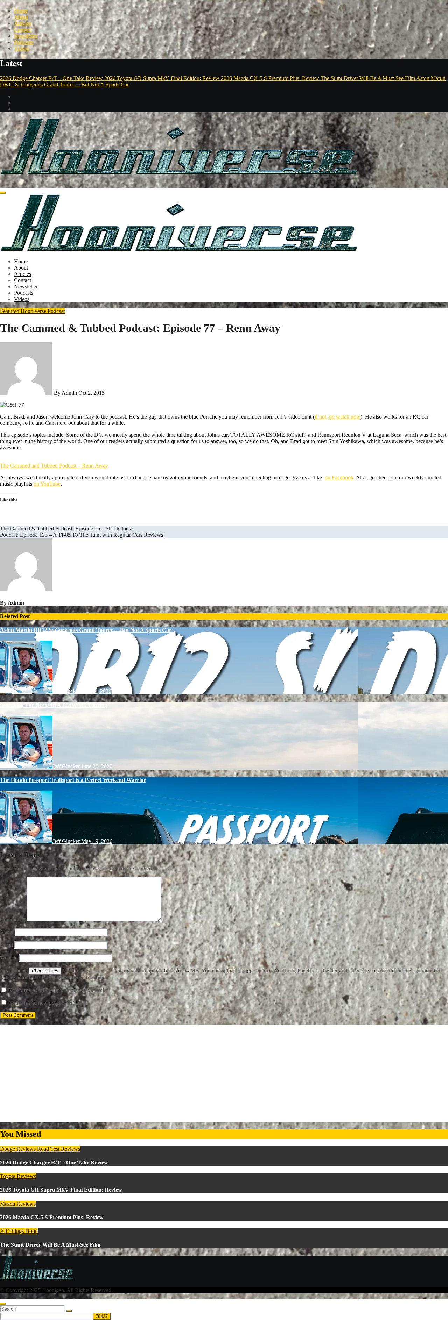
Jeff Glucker (66, 691)
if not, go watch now (337, 417)
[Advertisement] (210, 1073)
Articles (22, 23)
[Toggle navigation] (3, 193)
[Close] (3, 1304)
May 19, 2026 (96, 841)
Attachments (14, 970)
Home (21, 11)
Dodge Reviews (18, 1149)
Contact (22, 30)
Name (6, 932)
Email (6, 945)
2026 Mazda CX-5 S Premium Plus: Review (52, 1217)
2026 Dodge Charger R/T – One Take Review (54, 1162)
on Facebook (339, 477)
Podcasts (23, 42)
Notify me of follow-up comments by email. (56, 990)
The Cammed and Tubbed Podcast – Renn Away (54, 466)
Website (9, 958)
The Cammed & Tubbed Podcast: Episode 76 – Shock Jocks (66, 528)
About (21, 17)
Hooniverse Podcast (43, 311)
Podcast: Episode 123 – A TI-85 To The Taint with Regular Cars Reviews (81, 535)
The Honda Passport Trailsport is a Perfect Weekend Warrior (73, 780)
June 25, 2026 (96, 766)
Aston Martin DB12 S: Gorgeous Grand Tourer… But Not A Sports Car (86, 630)
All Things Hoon (19, 1231)
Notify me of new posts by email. (45, 1003)
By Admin (64, 393)
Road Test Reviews (58, 1149)
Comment (13, 919)
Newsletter (26, 36)
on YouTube (47, 484)
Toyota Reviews (18, 1176)
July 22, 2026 (96, 691)
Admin (16, 603)
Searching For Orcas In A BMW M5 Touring (53, 705)
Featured (10, 311)
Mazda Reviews (18, 1204)
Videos (21, 48)
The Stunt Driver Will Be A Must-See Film (50, 1245)
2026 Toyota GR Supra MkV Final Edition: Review (61, 1190)
